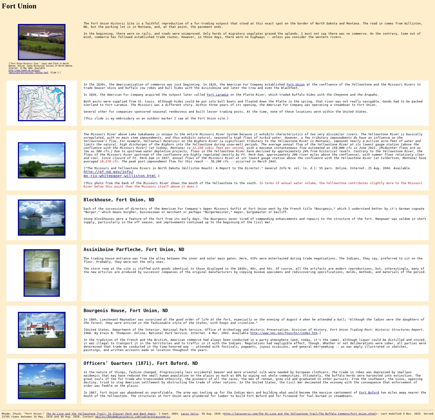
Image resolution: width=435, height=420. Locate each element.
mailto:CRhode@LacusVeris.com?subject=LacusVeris (132, 416)
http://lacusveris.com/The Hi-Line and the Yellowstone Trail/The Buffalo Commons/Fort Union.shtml (300, 413)
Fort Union (296, 84)
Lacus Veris (189, 413)
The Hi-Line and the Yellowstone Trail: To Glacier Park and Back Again (101, 413)
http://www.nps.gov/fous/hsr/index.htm (283, 333)
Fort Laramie (218, 94)
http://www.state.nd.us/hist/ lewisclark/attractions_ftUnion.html (28, 71)
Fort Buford (369, 392)
